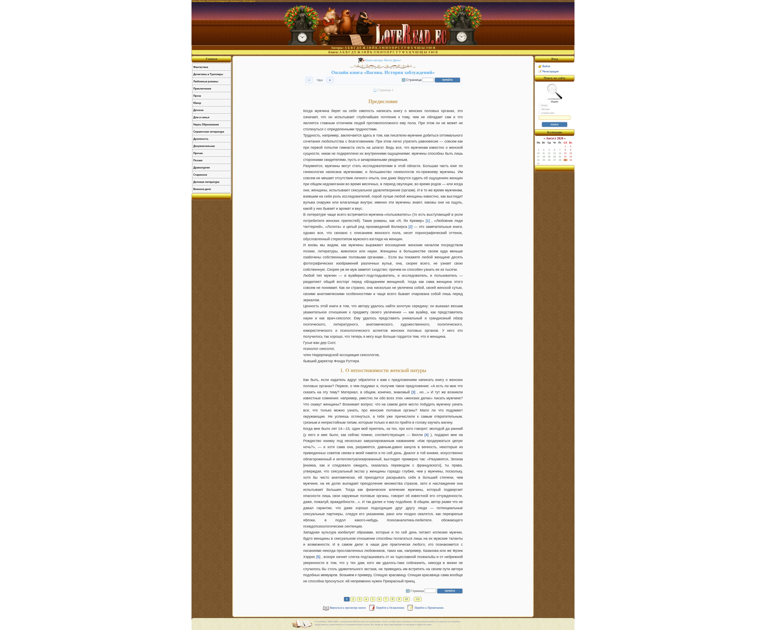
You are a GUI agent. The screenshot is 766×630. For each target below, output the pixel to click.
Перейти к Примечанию (429, 607)
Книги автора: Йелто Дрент (383, 60)
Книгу (544, 105)
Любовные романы (205, 81)
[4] (426, 435)
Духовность (200, 139)
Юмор (197, 103)
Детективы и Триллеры (208, 74)
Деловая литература (206, 182)
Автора (545, 109)
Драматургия (201, 167)
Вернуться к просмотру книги (348, 607)
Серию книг (547, 113)
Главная (211, 58)
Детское (198, 110)
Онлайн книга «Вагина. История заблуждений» (383, 72)
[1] (428, 221)
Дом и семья (201, 117)
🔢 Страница (411, 79)
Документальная (204, 146)
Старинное (200, 174)
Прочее (198, 153)
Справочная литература (208, 131)
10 (406, 599)
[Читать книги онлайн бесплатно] (383, 44)
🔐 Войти (544, 66)
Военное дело (202, 189)
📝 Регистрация (548, 71)
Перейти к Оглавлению (390, 607)
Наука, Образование (206, 124)
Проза (197, 95)
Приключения (202, 88)
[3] (413, 392)
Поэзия (197, 160)
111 (418, 599)
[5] (318, 557)
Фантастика (200, 67)
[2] (411, 227)
